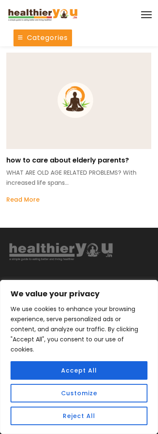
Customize (79, 393)
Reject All (79, 416)
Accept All (79, 370)
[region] (79, 357)
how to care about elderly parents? (67, 160)
